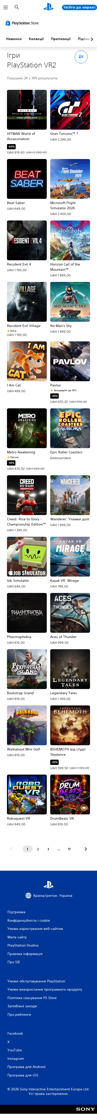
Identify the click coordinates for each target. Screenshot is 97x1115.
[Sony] (85, 1113)
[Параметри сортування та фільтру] (81, 56)
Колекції (36, 39)
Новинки (14, 39)
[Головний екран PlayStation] (48, 7)
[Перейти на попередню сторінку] (11, 849)
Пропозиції (61, 39)
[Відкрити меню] (5, 7)
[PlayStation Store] (23, 23)
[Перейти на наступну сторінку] (86, 849)
